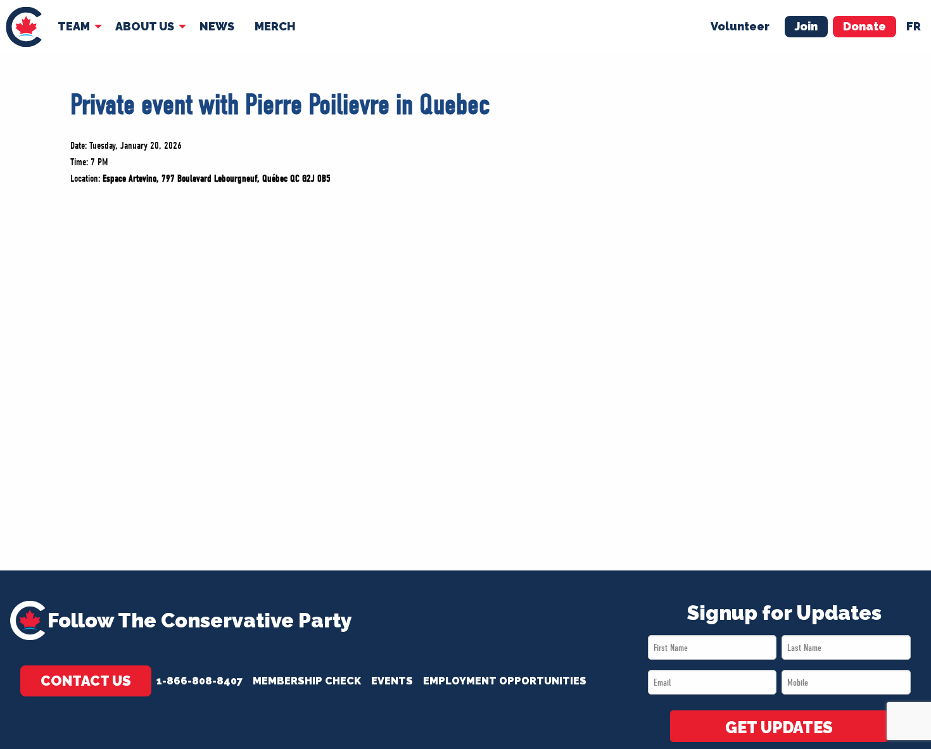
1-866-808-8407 (199, 681)
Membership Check (307, 681)
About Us (144, 26)
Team (74, 26)
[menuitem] (24, 27)
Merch (275, 26)
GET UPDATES (779, 727)
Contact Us (86, 680)
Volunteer (740, 26)
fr (913, 26)
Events (392, 681)
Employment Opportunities (504, 681)
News (217, 26)
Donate (864, 26)
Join (806, 26)
